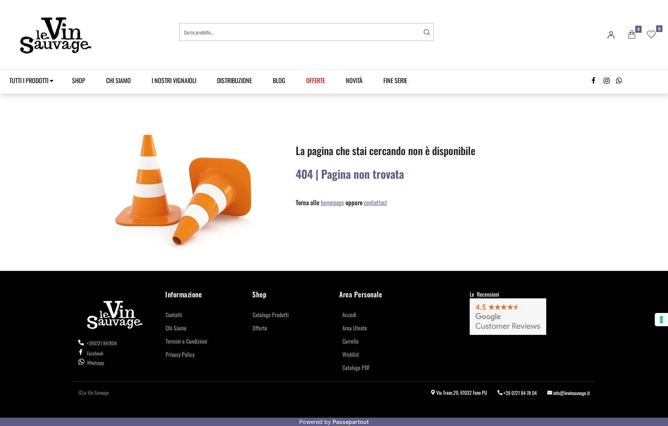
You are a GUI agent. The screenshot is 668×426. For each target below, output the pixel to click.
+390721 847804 (101, 343)
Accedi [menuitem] (349, 315)
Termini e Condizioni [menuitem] (186, 341)
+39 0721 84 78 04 (519, 392)
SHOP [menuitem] (78, 80)
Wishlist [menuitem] (350, 354)
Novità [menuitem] (354, 80)
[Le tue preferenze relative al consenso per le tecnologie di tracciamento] (661, 319)
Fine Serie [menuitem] (395, 80)
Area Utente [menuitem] (354, 328)
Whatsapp (95, 362)
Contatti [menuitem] (174, 315)
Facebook (95, 353)
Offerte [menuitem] (260, 328)
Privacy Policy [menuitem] (180, 354)
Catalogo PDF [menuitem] (355, 367)
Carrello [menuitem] (350, 341)
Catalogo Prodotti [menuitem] (271, 315)
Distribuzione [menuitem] (234, 80)
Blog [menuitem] (279, 80)
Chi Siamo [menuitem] (118, 80)
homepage (332, 202)
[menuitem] (315, 80)
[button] (427, 32)
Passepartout (351, 421)
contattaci (375, 202)
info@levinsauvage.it (571, 392)
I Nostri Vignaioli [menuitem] (174, 80)
